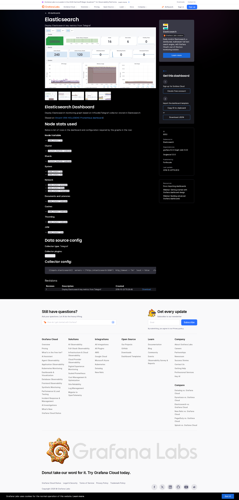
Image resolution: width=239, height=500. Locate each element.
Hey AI (177, 376)
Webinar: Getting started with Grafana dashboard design (175, 191)
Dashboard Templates (131, 356)
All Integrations (102, 344)
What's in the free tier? (52, 352)
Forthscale (167, 162)
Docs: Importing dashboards (174, 186)
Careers (178, 348)
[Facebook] (154, 487)
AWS (97, 352)
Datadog (99, 368)
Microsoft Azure (102, 360)
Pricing (96, 7)
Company (141, 7)
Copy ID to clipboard (177, 108)
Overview (46, 344)
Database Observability (52, 379)
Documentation (155, 344)
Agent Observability (50, 360)
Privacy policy (178, 328)
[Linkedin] (170, 487)
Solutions (84, 7)
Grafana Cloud (69, 7)
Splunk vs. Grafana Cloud (186, 425)
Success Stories (182, 360)
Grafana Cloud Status (51, 413)
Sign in (181, 7)
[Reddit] (194, 487)
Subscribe (189, 322)
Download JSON (176, 117)
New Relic (99, 372)
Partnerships (180, 352)
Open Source (108, 7)
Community (153, 352)
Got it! (228, 496)
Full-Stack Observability (79, 348)
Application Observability (53, 364)
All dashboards (54, 13)
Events (151, 356)
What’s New (47, 409)
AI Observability (75, 344)
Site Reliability (74, 384)
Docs (132, 7)
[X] (162, 487)
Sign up (192, 7)
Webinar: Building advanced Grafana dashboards (174, 197)
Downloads (126, 352)
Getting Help (180, 368)
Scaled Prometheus (76, 373)
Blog (150, 348)
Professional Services (184, 372)
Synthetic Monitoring (51, 387)
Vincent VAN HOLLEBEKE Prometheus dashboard (79, 118)
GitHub (124, 348)
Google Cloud (101, 356)
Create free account (176, 91)
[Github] (178, 487)
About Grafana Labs (184, 344)
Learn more (122, 2)
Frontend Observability (52, 383)
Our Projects (126, 344)
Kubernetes (100, 364)
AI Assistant (47, 356)
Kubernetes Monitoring (52, 368)
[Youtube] (186, 487)
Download (146, 289)
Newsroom (179, 356)
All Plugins (99, 348)
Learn (122, 7)
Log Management (76, 388)
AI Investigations (49, 405)
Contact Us (179, 364)
